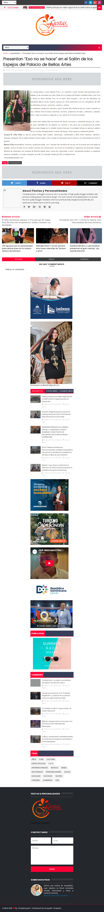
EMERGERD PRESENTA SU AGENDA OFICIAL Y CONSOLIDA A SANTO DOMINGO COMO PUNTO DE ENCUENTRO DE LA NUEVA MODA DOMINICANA (55, 432)
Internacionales (40, 768)
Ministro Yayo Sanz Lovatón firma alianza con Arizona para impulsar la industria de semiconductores (57, 467)
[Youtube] (82, 2)
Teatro (58, 776)
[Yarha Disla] (99, 908)
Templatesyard (24, 908)
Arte (34, 759)
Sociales (36, 776)
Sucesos (48, 776)
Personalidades (53, 772)
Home (5, 53)
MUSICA (54, 768)
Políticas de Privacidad (40, 823)
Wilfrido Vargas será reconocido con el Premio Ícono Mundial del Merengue (57, 723)
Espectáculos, (53, 70)
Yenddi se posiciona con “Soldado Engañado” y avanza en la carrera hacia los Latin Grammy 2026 (56, 695)
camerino (47, 780)
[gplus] (95, 2)
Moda (64, 768)
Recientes (37, 391)
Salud (67, 772)
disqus (51, 259)
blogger (18, 259)
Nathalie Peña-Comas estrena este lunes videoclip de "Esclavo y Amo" (51, 248)
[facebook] (86, 2)
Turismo (36, 780)
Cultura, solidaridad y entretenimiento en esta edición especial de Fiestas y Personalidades (57, 739)
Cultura (51, 759)
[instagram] (99, 2)
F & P (51, 763)
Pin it (68, 183)
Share (43, 183)
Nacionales (37, 772)
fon (57, 780)
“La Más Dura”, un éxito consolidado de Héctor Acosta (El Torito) (56, 681)
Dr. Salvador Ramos (23, 7)
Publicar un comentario (14, 269)
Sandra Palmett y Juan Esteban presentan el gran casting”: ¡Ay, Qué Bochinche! (85, 248)
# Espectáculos (15, 163)
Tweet (18, 183)
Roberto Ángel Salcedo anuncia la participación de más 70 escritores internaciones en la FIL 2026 (56, 414)
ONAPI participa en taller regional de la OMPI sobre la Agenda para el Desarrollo (67, 7)
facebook (84, 259)
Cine (41, 759)
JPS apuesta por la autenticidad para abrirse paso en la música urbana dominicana (17, 248)
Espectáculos (15, 53)
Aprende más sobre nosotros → (57, 895)
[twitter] (90, 2)
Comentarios (66, 391)
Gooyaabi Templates (52, 908)
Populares (52, 391)
